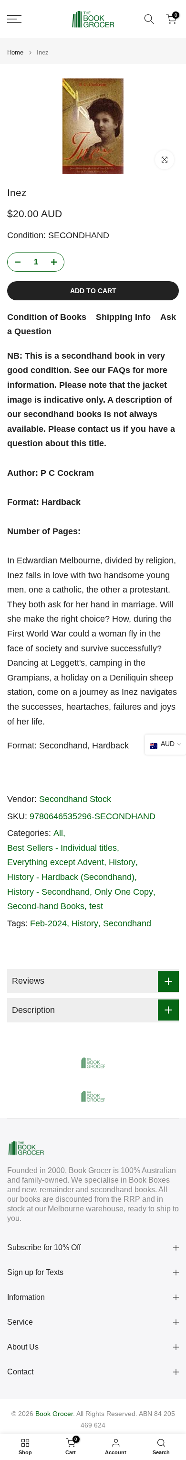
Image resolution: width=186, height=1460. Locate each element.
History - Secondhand (48, 892)
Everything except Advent (55, 862)
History (122, 862)
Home (15, 52)
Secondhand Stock (75, 799)
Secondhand (127, 923)
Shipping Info (123, 317)
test (96, 906)
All (58, 833)
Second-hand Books (45, 906)
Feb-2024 (48, 923)
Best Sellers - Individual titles (62, 848)
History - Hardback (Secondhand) (70, 877)
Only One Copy (123, 892)
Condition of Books (46, 317)
